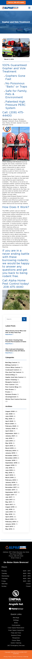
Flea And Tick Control (13, 372)
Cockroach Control (12, 370)
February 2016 (10, 521)
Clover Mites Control (12, 367)
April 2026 (9, 421)
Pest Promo (9, 389)
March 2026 (9, 423)
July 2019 (8, 438)
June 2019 (9, 440)
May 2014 (8, 529)
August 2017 (9, 494)
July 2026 (9, 414)
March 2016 (9, 519)
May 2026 (8, 418)
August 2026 (10, 411)
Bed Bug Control (11, 362)
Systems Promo (11, 394)
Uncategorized (10, 396)
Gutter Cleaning (11, 379)
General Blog (10, 374)
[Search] (24, 319)
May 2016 (8, 514)
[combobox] (13, 319)
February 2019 (10, 450)
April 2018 (9, 475)
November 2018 (11, 458)
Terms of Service (17, 656)
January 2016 (10, 524)
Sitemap (26, 656)
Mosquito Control (11, 382)
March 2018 (9, 477)
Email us (18, 558)
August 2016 (9, 507)
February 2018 (10, 480)
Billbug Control (10, 365)
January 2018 (10, 482)
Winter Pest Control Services (15, 399)
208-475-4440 (18, 556)
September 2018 (11, 462)
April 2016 (9, 516)
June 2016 (9, 511)
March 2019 (9, 448)
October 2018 (10, 460)
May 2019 (8, 443)
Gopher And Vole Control (14, 377)
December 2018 (10, 455)
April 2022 (9, 431)
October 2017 (10, 489)
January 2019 (10, 453)
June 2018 (9, 470)
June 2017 (9, 499)
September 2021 (11, 433)
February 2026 (10, 426)
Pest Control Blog (11, 387)
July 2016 (8, 509)
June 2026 (9, 416)
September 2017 (11, 492)
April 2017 (9, 504)
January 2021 (10, 436)
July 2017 (8, 497)
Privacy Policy (8, 656)
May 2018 (8, 472)
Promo (7, 392)
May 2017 (8, 502)
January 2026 (10, 428)
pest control (9, 384)
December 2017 (10, 485)
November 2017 (11, 487)
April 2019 (9, 445)
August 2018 (9, 465)
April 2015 (9, 526)
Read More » (9, 334)
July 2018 (8, 467)
